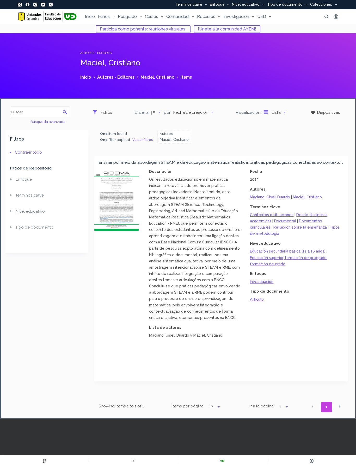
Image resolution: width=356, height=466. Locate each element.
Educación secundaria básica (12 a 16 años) (288, 251)
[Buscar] (326, 16)
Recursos (206, 16)
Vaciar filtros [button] (142, 139)
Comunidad (177, 16)
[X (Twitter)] (20, 5)
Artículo (257, 299)
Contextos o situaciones (271, 214)
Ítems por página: (188, 406)
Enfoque (217, 5)
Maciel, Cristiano (307, 197)
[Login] (336, 16)
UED (261, 16)
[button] (312, 406)
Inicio (90, 16)
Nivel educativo (246, 5)
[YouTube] (43, 5)
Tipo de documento (285, 5)
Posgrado (127, 16)
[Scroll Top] (311, 460)
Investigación (236, 16)
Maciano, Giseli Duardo (270, 197)
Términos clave (188, 5)
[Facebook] (27, 5)
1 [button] (326, 407)
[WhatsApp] (51, 5)
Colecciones (321, 5)
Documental (285, 221)
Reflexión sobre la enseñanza (300, 227)
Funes (104, 16)
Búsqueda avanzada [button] (48, 121)
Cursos (151, 16)
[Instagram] (35, 5)
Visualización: (249, 112)
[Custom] (44, 460)
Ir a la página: (262, 406)
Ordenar (142, 112)
